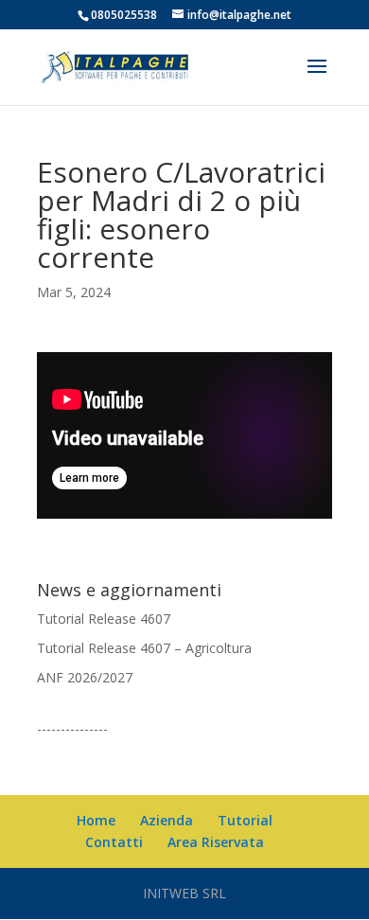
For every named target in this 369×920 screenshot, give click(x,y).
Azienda (166, 820)
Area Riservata (215, 842)
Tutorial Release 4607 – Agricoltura (144, 648)
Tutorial (245, 820)
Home (96, 820)
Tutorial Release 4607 (103, 619)
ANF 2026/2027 (84, 677)
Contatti (114, 842)
